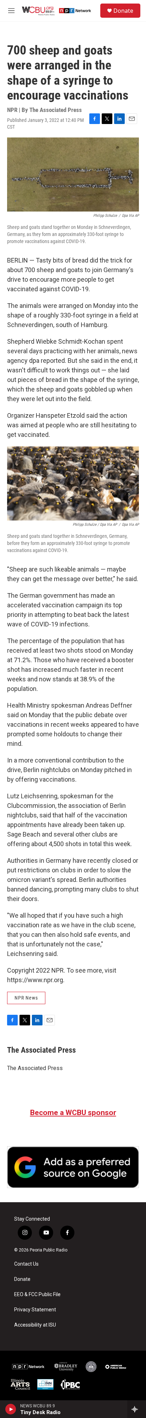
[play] (10, 1409)
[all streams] (136, 1409)
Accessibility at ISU (35, 1325)
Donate (123, 10)
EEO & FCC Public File (37, 1294)
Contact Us (26, 1264)
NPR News (26, 998)
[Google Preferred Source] (73, 1167)
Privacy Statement (35, 1309)
